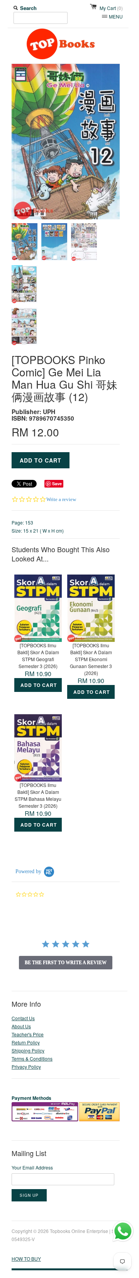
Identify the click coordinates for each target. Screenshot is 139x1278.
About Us (21, 1026)
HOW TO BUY (26, 1258)
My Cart (111, 8)
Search (28, 8)
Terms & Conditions (32, 1058)
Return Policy (26, 1042)
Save (57, 483)
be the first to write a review (66, 962)
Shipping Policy (28, 1050)
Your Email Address (32, 1167)
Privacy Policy (26, 1066)
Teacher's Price (28, 1034)
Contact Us (23, 1018)
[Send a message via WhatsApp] (123, 1231)
